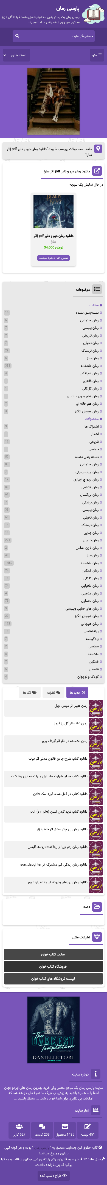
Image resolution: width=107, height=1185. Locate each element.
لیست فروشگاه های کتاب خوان (53, 979)
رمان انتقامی (90, 487)
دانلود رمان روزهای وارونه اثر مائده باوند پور (58, 882)
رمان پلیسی (91, 328)
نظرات (51, 692)
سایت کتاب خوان (53, 954)
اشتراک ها (92, 426)
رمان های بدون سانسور (82, 396)
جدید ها (75, 692)
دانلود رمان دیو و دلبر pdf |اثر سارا (67, 171)
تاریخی (94, 442)
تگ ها (27, 692)
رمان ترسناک (90, 351)
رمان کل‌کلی (90, 388)
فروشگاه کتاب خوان (53, 967)
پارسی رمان (41, 1148)
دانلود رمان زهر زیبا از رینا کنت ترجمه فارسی (58, 847)
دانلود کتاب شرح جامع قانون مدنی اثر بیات (58, 759)
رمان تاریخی (90, 335)
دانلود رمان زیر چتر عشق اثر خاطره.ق (62, 829)
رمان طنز (93, 358)
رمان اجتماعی (89, 320)
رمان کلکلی (91, 578)
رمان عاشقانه (90, 366)
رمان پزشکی (90, 502)
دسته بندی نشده (87, 457)
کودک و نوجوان (88, 677)
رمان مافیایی (90, 586)
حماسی (94, 449)
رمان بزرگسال (89, 495)
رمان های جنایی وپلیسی (82, 609)
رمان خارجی (91, 540)
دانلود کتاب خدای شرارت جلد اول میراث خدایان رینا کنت (49, 776)
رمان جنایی (91, 533)
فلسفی (94, 669)
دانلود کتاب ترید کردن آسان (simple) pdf (59, 812)
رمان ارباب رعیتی (87, 472)
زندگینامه (92, 639)
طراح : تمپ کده (50, 1176)
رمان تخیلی (91, 343)
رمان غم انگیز (89, 373)
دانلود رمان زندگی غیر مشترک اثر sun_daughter (54, 865)
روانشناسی (91, 631)
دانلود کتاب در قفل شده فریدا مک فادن (60, 794)
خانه (89, 149)
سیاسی (94, 646)
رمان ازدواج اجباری (86, 479)
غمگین (94, 661)
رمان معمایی (90, 601)
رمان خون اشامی (87, 548)
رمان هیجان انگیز (87, 411)
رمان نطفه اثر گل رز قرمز (71, 723)
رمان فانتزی (91, 381)
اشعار (95, 434)
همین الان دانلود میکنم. (53, 257)
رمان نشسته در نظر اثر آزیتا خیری (65, 741)
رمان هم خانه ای (87, 404)
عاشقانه (93, 654)
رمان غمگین (90, 570)
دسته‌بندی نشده (87, 313)
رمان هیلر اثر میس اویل (71, 706)
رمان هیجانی (90, 624)
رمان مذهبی (90, 593)
